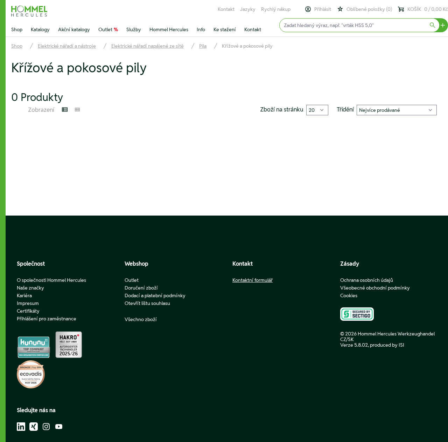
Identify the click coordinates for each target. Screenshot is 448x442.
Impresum (28, 303)
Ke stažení (225, 29)
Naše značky (30, 288)
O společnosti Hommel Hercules (51, 280)
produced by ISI (387, 345)
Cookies (348, 295)
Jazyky (247, 9)
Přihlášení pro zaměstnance (46, 318)
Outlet (108, 29)
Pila (202, 46)
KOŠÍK (427, 9)
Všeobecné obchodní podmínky (375, 288)
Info (201, 29)
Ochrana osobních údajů (366, 280)
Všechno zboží (141, 319)
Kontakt (226, 9)
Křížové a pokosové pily (247, 46)
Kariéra (24, 295)
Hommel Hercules (168, 29)
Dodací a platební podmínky (155, 295)
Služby (133, 29)
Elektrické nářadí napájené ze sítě (147, 46)
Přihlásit (322, 9)
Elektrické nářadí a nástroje (67, 46)
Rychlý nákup (275, 9)
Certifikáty (28, 311)
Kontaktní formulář (252, 280)
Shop (16, 29)
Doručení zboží (141, 288)
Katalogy (40, 29)
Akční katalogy (74, 29)
